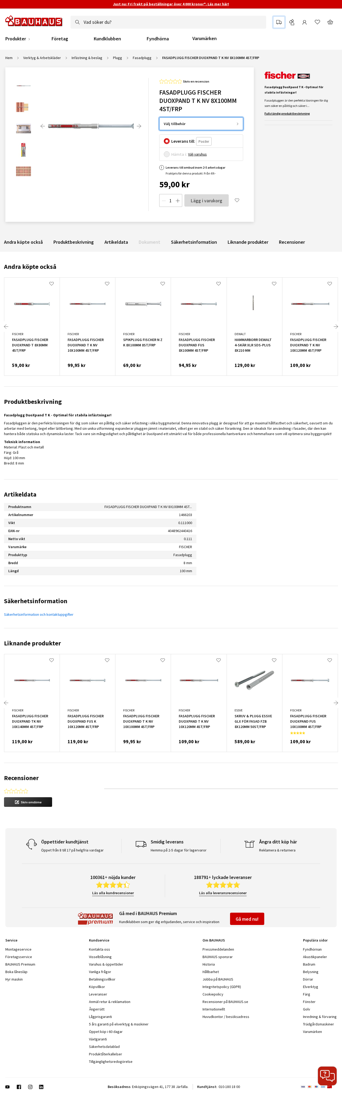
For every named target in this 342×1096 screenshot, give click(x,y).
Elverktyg (310, 986)
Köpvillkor (97, 986)
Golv (306, 1009)
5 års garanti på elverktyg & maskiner (119, 1024)
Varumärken (204, 38)
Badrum (309, 964)
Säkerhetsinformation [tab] (35, 601)
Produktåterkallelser (105, 1054)
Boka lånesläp (16, 971)
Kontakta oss (99, 949)
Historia (209, 964)
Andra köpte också (23, 242)
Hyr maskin (14, 979)
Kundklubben (107, 38)
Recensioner (292, 242)
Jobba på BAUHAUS (218, 979)
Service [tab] (11, 940)
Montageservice (18, 949)
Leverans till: (183, 141)
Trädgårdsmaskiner (318, 1024)
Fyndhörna (158, 38)
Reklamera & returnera (277, 850)
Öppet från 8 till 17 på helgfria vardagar (72, 850)
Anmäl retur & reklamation (109, 1001)
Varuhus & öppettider (106, 964)
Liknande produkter (248, 242)
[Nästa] (139, 126)
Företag (60, 38)
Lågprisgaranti (100, 1016)
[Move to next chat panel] (327, 1076)
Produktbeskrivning (73, 242)
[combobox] (168, 22)
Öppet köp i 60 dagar (106, 1031)
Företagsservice (18, 956)
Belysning (310, 971)
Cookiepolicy (213, 994)
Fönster (309, 1001)
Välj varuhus (197, 154)
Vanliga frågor (100, 971)
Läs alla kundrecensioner (113, 892)
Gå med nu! (247, 919)
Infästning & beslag (87, 57)
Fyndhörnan (312, 949)
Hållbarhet (211, 971)
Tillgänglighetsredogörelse (111, 1061)
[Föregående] (42, 126)
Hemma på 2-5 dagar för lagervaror (179, 850)
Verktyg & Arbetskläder (42, 57)
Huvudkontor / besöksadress (226, 1016)
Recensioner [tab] (21, 778)
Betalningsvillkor (102, 979)
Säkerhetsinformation (194, 242)
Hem (9, 57)
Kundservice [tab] (99, 940)
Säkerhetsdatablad (104, 1046)
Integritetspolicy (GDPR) (222, 986)
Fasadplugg (142, 57)
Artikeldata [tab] (20, 494)
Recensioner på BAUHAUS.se (225, 1001)
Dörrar (308, 979)
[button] (28, 802)
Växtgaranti (98, 1039)
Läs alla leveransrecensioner (223, 892)
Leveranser (98, 994)
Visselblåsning (100, 956)
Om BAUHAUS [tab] (214, 940)
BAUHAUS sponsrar (218, 956)
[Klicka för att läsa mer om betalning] (319, 1087)
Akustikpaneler (315, 956)
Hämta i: (179, 154)
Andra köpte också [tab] (30, 266)
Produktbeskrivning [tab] (33, 401)
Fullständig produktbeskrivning (287, 113)
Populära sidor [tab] (315, 940)
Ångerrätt (96, 1009)
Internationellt (214, 1009)
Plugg (117, 57)
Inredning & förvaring (320, 1016)
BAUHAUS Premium (20, 964)
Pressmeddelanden (218, 949)
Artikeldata (116, 242)
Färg (306, 994)
